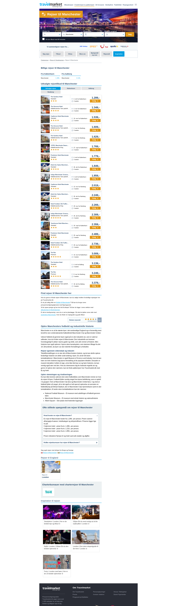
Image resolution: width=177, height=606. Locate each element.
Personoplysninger (99, 592)
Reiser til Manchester (50, 452)
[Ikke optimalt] (88, 319)
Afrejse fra (46, 31)
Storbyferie (109, 5)
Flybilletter (118, 5)
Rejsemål (107, 54)
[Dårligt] (86, 319)
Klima (70, 54)
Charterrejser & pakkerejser (84, 5)
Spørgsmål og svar (94, 54)
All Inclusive (99, 5)
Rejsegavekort (128, 5)
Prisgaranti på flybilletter (80, 597)
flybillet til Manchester (63, 302)
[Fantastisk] (95, 319)
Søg (130, 34)
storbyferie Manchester (48, 315)
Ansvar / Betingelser (120, 592)
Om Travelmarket (78, 592)
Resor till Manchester (67, 452)
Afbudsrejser (68, 5)
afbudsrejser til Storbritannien (50, 310)
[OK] (91, 319)
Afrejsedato (87, 31)
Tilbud (58, 54)
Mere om (82, 54)
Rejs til (64, 31)
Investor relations (98, 594)
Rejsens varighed (110, 31)
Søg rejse (46, 54)
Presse (75, 594)
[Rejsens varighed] (114, 34)
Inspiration (119, 54)
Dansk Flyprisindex (120, 594)
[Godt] (93, 319)
